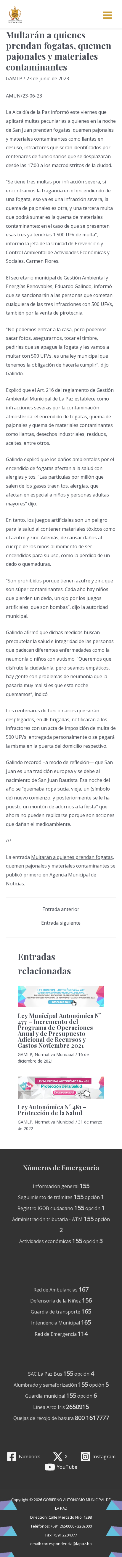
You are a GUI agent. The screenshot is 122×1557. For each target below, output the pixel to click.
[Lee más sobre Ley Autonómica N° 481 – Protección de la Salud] (61, 1087)
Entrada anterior (60, 909)
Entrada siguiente (61, 922)
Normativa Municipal (54, 1054)
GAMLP (14, 78)
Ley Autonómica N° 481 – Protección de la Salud (52, 1110)
